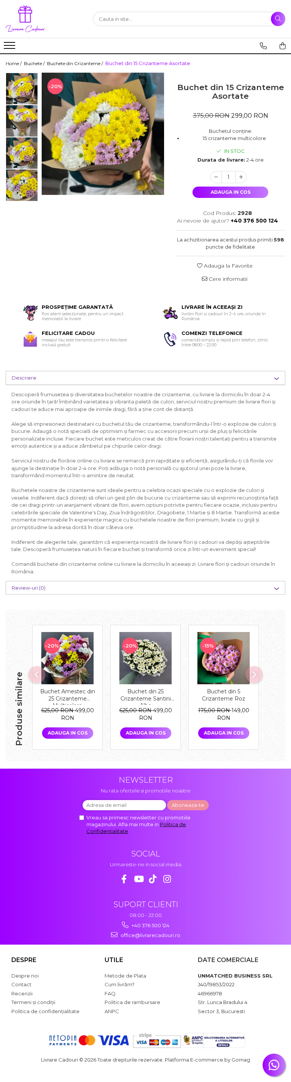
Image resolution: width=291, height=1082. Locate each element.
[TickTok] (153, 879)
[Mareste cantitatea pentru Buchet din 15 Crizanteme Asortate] (241, 177)
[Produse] (10, 47)
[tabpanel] (103, 134)
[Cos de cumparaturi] (282, 45)
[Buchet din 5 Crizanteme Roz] (223, 658)
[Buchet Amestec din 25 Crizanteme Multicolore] (67, 658)
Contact (21, 984)
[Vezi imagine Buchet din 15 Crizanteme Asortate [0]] (22, 88)
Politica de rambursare (132, 1002)
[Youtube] (138, 879)
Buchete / (35, 63)
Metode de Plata (125, 976)
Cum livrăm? (120, 984)
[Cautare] (278, 19)
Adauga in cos (230, 192)
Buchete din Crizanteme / (75, 63)
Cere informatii (227, 279)
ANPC (112, 1011)
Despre (23, 960)
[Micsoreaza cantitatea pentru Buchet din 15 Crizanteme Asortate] (216, 177)
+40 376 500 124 (149, 925)
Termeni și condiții (33, 1002)
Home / (14, 63)
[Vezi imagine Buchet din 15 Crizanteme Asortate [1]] (22, 121)
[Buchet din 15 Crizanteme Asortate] (103, 134)
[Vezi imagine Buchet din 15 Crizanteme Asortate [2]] (22, 153)
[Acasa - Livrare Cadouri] (43, 19)
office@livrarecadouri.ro (149, 935)
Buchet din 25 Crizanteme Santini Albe (145, 696)
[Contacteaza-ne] (263, 45)
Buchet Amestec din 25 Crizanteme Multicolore (67, 696)
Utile (114, 960)
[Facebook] (124, 879)
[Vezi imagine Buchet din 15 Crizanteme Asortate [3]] (22, 185)
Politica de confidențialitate (45, 1011)
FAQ (110, 993)
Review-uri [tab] (28, 588)
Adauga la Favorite (227, 265)
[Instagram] (167, 879)
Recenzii (22, 993)
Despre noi (25, 976)
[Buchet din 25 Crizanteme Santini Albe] (145, 658)
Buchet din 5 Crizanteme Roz (223, 695)
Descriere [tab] (24, 378)
